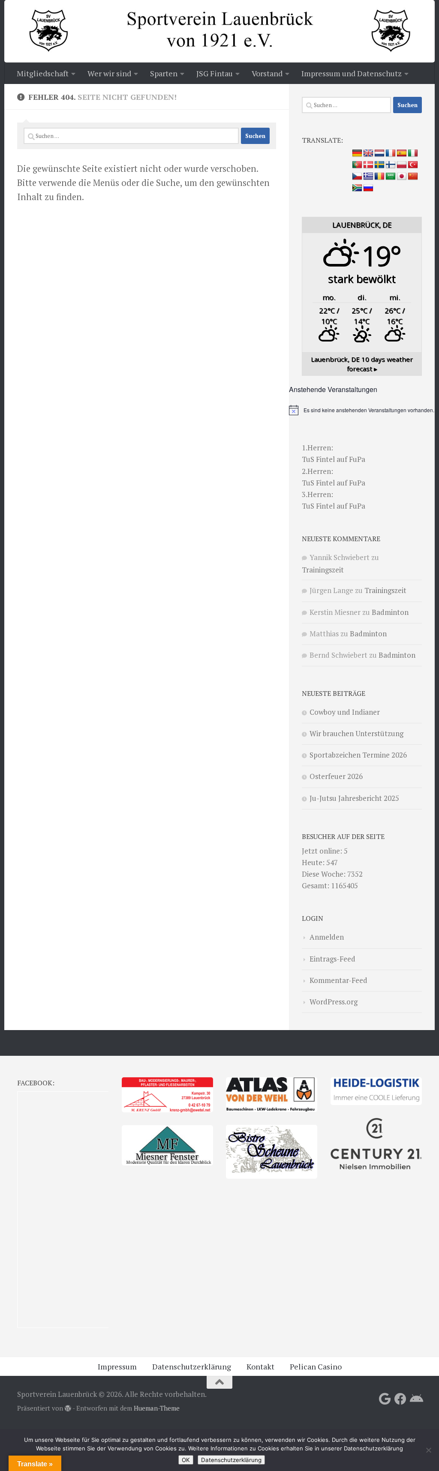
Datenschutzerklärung (191, 1366)
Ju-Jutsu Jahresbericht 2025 (354, 798)
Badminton (390, 612)
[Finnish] (390, 165)
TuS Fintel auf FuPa (333, 459)
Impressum (117, 1366)
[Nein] (428, 1450)
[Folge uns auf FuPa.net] (416, 1399)
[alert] (362, 410)
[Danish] (368, 165)
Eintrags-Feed (332, 959)
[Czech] (357, 176)
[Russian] (368, 188)
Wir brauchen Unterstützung (356, 733)
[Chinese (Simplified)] (413, 176)
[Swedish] (379, 165)
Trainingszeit (323, 570)
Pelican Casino (316, 1366)
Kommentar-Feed (338, 980)
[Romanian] (379, 176)
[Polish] (402, 165)
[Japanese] (402, 176)
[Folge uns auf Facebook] (400, 1399)
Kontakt (260, 1366)
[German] (357, 153)
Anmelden (327, 937)
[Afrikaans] (357, 188)
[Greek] (368, 176)
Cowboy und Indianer (345, 712)
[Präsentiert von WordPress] (68, 1408)
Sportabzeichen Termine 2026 (358, 755)
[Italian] (413, 153)
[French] (390, 153)
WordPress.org (334, 1002)
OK (186, 1459)
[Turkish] (413, 165)
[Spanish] (402, 153)
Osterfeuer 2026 (336, 776)
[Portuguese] (357, 165)
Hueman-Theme (157, 1408)
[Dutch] (379, 153)
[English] (368, 153)
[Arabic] (390, 176)
